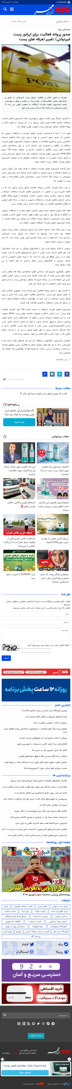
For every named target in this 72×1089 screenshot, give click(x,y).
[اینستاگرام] (43, 1024)
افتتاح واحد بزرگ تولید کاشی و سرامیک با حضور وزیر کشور (42, 744)
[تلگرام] (53, 1024)
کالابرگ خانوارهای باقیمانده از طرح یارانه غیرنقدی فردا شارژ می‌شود (38, 780)
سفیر (6, 906)
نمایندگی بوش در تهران (15, 926)
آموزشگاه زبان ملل (61, 931)
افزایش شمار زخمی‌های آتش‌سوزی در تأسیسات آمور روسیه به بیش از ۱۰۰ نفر (34, 829)
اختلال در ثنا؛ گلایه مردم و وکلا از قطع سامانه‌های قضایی (43, 756)
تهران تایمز (7, 931)
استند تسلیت (10, 911)
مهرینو (18, 931)
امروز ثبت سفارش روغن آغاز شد (53, 805)
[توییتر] (38, 1024)
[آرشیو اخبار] (24, 1024)
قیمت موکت (39, 911)
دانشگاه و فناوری (62, 21)
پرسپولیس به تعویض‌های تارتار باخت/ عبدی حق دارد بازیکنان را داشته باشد (35, 799)
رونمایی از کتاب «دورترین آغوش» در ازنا (50, 723)
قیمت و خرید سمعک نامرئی (37, 931)
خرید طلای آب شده (59, 911)
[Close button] (69, 1059)
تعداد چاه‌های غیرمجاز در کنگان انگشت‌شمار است (46, 717)
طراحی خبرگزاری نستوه (56, 1083)
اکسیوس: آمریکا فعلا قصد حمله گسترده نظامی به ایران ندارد (41, 823)
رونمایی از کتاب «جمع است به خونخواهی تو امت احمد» (43, 738)
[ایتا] (19, 1024)
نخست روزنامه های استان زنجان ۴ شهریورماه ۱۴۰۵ (45, 768)
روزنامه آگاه (36, 936)
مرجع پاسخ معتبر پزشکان (15, 916)
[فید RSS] (29, 1024)
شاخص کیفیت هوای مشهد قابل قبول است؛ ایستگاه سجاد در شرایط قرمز (36, 762)
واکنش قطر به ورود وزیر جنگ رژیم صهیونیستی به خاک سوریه (40, 811)
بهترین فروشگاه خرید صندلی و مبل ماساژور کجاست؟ (44, 710)
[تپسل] (4, 404)
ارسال (6, 658)
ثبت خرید (19, 422)
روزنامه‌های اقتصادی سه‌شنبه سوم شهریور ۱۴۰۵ (45, 895)
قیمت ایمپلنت (35, 921)
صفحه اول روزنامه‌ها (58, 842)
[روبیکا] (33, 1024)
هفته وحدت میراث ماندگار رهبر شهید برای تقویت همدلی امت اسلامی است (34, 787)
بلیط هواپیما (37, 926)
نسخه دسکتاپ (36, 1035)
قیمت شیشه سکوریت (23, 906)
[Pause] (40, 424)
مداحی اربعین (61, 916)
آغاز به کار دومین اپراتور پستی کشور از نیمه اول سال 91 (43, 393)
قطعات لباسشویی (12, 921)
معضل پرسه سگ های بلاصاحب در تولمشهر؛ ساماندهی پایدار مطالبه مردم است (35, 730)
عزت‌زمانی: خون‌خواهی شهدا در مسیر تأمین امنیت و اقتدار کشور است (37, 835)
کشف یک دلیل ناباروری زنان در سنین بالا (49, 750)
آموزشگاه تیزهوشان (59, 926)
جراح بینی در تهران (60, 906)
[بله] (48, 1024)
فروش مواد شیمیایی (58, 921)
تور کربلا (25, 911)
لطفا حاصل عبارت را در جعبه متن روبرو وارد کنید (48, 645)
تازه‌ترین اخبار (62, 705)
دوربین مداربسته (40, 916)
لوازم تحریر (42, 906)
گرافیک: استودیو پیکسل (32, 1083)
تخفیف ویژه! (25, 1073)
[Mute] (45, 424)
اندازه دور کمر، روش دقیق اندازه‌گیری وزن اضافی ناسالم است (40, 793)
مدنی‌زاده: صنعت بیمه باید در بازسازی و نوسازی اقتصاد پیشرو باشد (38, 817)
